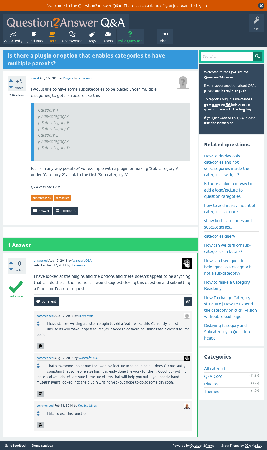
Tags (92, 41)
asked (35, 78)
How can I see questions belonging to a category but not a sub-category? (229, 266)
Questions (34, 41)
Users (108, 41)
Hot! (52, 41)
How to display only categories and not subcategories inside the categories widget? (226, 165)
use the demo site (218, 123)
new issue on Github (220, 104)
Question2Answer (218, 77)
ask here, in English (230, 91)
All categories (216, 368)
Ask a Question (130, 41)
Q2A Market (253, 445)
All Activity (13, 41)
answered (41, 260)
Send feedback (15, 445)
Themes (211, 391)
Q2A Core (213, 376)
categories (62, 197)
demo (155, 5)
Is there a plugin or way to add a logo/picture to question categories (228, 190)
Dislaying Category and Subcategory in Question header (227, 331)
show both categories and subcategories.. (228, 223)
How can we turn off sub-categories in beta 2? (227, 248)
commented (45, 316)
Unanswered (72, 41)
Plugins (68, 78)
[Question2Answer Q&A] (66, 21)
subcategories (42, 197)
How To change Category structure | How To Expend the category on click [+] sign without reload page (230, 307)
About (165, 41)
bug (242, 109)
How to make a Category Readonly (227, 285)
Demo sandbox (42, 445)
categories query (219, 236)
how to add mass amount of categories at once (230, 208)
